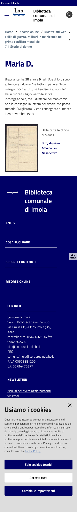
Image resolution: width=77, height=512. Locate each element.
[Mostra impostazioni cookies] (73, 256)
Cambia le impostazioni (38, 490)
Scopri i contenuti (21, 262)
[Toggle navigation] (6, 14)
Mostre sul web (55, 31)
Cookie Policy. (33, 451)
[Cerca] (69, 14)
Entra (11, 223)
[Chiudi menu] (62, 8)
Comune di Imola (10, 3)
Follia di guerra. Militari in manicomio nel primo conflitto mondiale (33, 39)
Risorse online (29, 31)
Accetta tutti (38, 477)
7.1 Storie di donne (18, 46)
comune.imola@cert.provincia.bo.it (30, 356)
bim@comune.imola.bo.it (24, 346)
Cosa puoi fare (18, 242)
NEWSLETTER (17, 380)
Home (9, 31)
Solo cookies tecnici (38, 464)
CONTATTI (14, 306)
